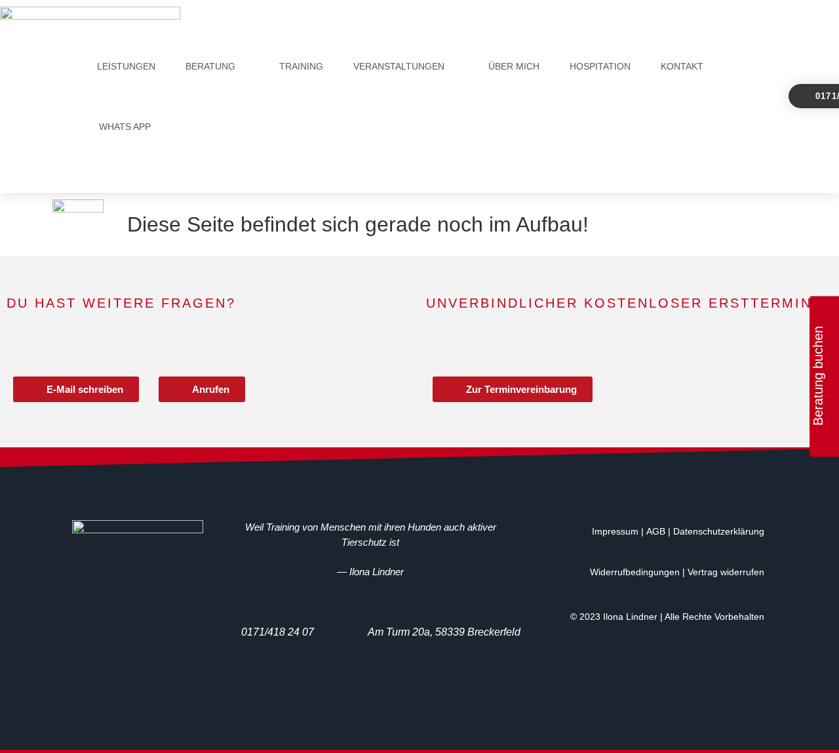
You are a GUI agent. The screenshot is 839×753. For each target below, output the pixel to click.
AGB (655, 531)
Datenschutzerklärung (718, 531)
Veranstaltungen (398, 66)
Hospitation (600, 66)
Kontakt (682, 66)
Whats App (125, 126)
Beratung (210, 66)
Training (301, 66)
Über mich (513, 66)
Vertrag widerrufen (726, 572)
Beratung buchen (818, 376)
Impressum (615, 531)
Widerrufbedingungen (635, 572)
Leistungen (126, 66)
